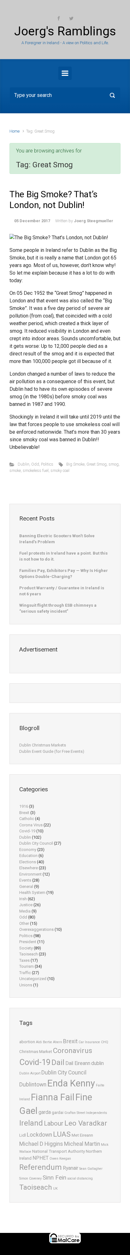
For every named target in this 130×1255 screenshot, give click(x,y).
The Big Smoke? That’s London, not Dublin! (53, 199)
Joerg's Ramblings (65, 31)
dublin (97, 1063)
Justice (25, 904)
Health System (32, 892)
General (26, 886)
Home (14, 131)
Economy (27, 849)
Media (25, 911)
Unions (25, 985)
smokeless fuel (36, 470)
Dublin (23, 464)
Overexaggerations (36, 929)
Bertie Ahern (52, 1042)
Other (24, 923)
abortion (27, 1041)
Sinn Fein (54, 1177)
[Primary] (65, 73)
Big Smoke (75, 464)
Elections (27, 861)
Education (28, 855)
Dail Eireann (77, 1063)
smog (114, 464)
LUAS (62, 1134)
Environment (30, 874)
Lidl (22, 1135)
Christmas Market (35, 1051)
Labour (53, 1123)
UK (55, 1189)
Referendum (40, 1167)
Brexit (24, 812)
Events (25, 880)
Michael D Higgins (41, 1144)
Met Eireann (82, 1135)
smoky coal (59, 470)
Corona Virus (31, 825)
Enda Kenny (71, 1083)
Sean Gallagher (91, 1169)
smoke (15, 470)
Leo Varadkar (85, 1123)
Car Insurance (89, 1042)
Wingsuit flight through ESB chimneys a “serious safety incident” (58, 608)
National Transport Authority (58, 1151)
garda (44, 1112)
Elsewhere (28, 867)
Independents (96, 1113)
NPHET (40, 1158)
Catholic (26, 818)
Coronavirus (72, 1050)
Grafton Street (74, 1113)
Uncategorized (32, 978)
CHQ (104, 1042)
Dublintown (32, 1084)
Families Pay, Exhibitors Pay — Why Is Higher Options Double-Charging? (63, 573)
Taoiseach (28, 954)
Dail (57, 1062)
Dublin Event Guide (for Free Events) (51, 751)
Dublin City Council (36, 843)
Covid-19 (27, 831)
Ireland (31, 1123)
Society (26, 948)
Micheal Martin (82, 1144)
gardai (57, 1112)
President (27, 941)
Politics (47, 464)
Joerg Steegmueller (93, 220)
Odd (35, 464)
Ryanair (70, 1168)
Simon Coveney (30, 1178)
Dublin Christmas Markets (42, 745)
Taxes (24, 960)
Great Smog (96, 464)
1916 (23, 806)
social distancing (80, 1178)
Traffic (25, 972)
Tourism (26, 966)
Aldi (39, 1042)
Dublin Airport (29, 1073)
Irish (23, 898)
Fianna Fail (52, 1097)
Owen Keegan (60, 1159)
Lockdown (39, 1135)
